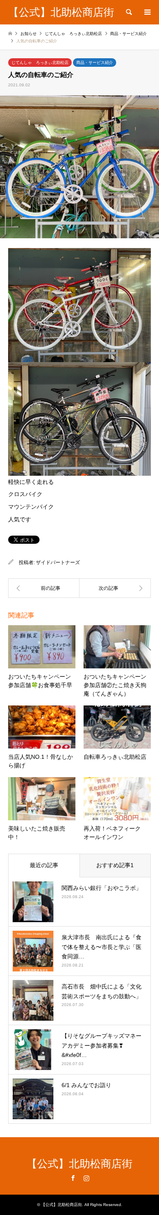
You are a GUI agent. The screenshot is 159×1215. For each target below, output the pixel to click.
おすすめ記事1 (115, 865)
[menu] (147, 12)
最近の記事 (44, 865)
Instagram (86, 1178)
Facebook (73, 1178)
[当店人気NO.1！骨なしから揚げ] (115, 588)
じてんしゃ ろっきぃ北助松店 (39, 62)
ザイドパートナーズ (58, 562)
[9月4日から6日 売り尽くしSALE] (44, 588)
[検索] (128, 12)
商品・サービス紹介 (94, 62)
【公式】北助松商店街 (79, 1164)
